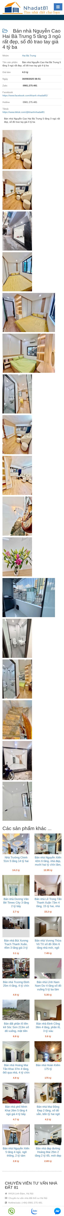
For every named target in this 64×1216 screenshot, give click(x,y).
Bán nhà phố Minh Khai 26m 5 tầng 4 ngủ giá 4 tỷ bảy (16, 1110)
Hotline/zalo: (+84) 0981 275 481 (25, 1202)
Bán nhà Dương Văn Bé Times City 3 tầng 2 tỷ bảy (16, 903)
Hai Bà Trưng (29, 55)
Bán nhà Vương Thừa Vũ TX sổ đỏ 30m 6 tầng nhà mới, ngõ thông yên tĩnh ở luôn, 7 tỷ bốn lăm (48, 947)
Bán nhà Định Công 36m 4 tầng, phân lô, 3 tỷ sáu (48, 1027)
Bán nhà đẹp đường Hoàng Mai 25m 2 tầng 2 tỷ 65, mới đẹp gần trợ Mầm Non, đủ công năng (48, 1155)
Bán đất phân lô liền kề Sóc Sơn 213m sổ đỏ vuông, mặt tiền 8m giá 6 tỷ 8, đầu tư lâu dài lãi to (16, 1031)
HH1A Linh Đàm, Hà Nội (20, 1193)
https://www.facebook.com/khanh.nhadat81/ (25, 95)
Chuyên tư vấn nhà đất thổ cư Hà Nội (27, 1198)
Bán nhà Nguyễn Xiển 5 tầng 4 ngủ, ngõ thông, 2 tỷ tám (16, 1152)
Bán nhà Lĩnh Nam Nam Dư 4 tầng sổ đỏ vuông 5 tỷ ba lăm (48, 986)
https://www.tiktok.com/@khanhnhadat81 (23, 112)
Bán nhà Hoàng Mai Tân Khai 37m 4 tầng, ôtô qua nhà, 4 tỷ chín (16, 1069)
